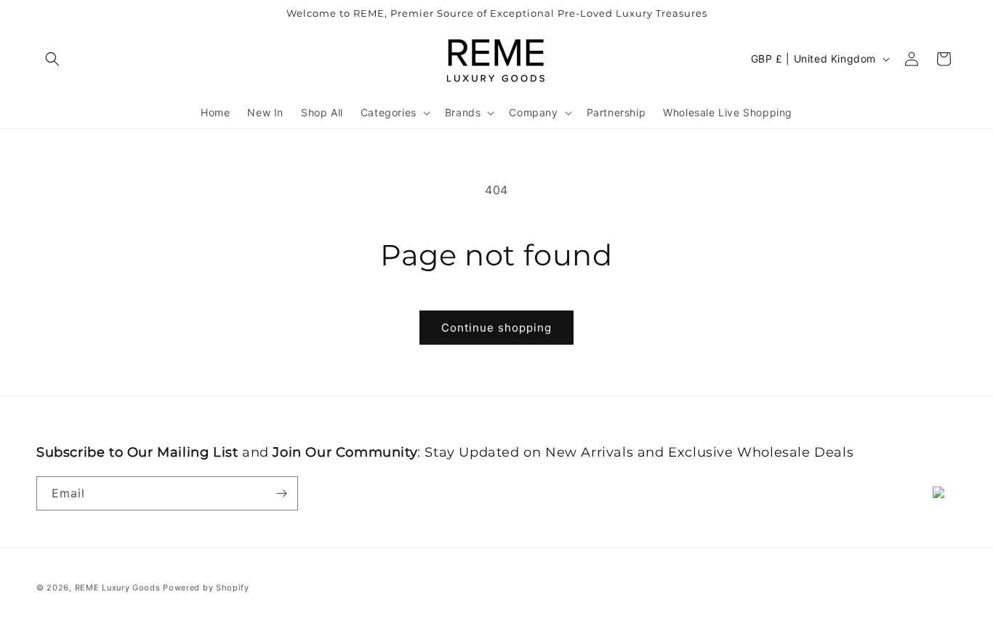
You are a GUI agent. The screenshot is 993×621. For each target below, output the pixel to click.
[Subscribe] (281, 493)
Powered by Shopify (206, 587)
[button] (52, 59)
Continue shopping (496, 327)
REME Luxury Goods (118, 587)
